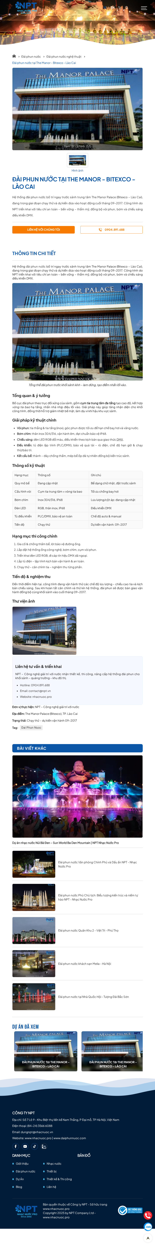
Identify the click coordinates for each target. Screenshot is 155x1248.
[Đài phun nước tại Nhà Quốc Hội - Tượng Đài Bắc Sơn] (33, 996)
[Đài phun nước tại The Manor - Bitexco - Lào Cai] (45, 1051)
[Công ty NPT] (26, 7)
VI (104, 7)
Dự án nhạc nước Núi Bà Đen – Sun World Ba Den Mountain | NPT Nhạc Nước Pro (65, 842)
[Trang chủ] (15, 56)
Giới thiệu (22, 1163)
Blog (19, 1186)
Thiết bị (51, 1171)
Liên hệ (51, 1186)
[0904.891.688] (119, 7)
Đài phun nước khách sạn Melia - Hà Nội (84, 963)
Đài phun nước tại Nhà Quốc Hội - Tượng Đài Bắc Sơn (93, 996)
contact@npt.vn (40, 690)
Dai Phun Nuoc (31, 727)
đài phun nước (36, 266)
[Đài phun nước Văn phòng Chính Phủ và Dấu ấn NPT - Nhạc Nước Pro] (33, 864)
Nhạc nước (54, 1163)
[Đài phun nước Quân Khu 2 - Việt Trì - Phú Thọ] (33, 930)
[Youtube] (25, 1146)
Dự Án (20, 1179)
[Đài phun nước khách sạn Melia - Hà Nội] (33, 963)
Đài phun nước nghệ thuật (64, 56)
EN (113, 7)
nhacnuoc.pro (42, 696)
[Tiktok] (34, 1146)
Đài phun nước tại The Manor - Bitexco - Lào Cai (46, 1064)
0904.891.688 (40, 685)
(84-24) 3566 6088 (39, 1125)
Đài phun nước (31, 56)
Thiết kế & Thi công (59, 1179)
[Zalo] (44, 1146)
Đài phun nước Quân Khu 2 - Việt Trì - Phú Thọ (88, 930)
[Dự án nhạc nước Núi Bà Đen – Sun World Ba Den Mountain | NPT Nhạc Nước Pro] (77, 796)
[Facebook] (15, 1146)
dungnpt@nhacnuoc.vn (37, 1132)
